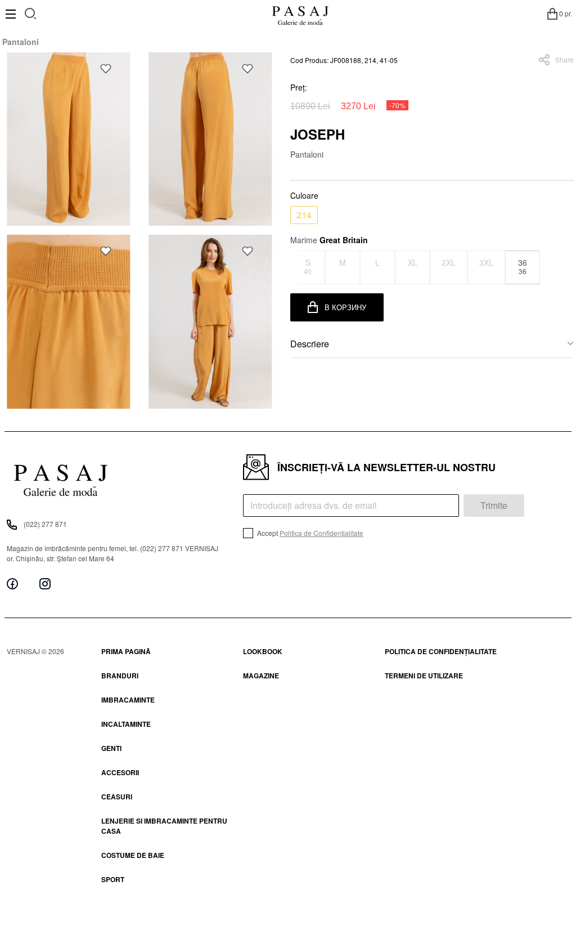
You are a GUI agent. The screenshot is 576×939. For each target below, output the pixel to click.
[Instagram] (45, 583)
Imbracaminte (128, 700)
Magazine (261, 675)
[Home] (300, 13)
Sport (112, 879)
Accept (309, 533)
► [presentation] (567, 267)
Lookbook (262, 651)
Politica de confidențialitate (441, 651)
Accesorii (120, 772)
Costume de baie (132, 855)
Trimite (493, 505)
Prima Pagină (126, 651)
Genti (111, 748)
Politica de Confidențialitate (321, 533)
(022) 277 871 (45, 524)
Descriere (309, 343)
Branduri (119, 675)
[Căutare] (31, 12)
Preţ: (298, 87)
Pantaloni (20, 41)
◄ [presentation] (297, 267)
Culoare (304, 195)
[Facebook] (12, 583)
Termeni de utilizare (424, 675)
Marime (329, 239)
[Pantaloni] (68, 139)
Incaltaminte (126, 724)
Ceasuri (116, 797)
